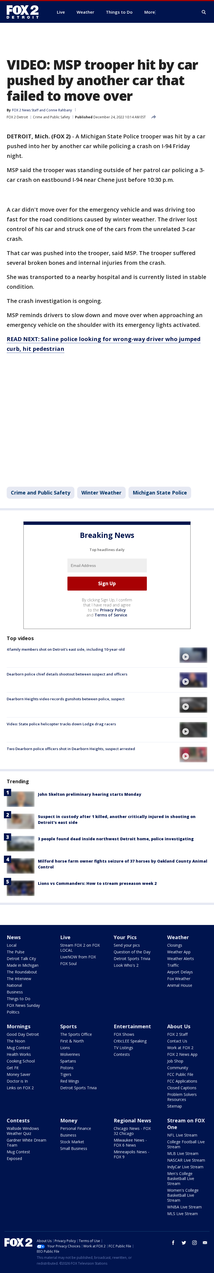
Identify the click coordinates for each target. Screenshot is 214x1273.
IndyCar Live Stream (185, 1166)
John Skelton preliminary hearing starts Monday (89, 794)
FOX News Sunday (23, 1005)
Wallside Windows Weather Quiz (23, 1131)
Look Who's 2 (126, 965)
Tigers (65, 1074)
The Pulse (16, 951)
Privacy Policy (113, 610)
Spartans (68, 1061)
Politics (13, 1012)
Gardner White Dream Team (26, 1142)
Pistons (67, 1067)
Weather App (179, 951)
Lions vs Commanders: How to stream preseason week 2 (97, 883)
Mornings (18, 1026)
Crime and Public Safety (51, 117)
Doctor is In (17, 1081)
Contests (122, 1054)
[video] (193, 655)
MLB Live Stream (182, 1153)
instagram (194, 1242)
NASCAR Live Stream (186, 1160)
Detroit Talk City (21, 958)
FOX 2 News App (182, 1054)
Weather (178, 937)
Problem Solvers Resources (182, 1097)
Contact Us (177, 1041)
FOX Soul (68, 963)
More (149, 12)
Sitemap (174, 1106)
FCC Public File (180, 1074)
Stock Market (72, 1141)
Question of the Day (132, 951)
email (205, 1242)
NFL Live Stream (182, 1135)
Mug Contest (18, 1047)
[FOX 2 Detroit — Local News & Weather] (25, 12)
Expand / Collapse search (204, 12)
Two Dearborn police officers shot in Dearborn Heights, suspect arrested (71, 748)
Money (68, 1120)
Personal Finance (75, 1128)
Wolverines (70, 1054)
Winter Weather (101, 492)
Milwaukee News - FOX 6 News (130, 1142)
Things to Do (18, 998)
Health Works (19, 1054)
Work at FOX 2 (180, 1047)
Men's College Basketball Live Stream (180, 1178)
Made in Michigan (22, 965)
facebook (173, 1242)
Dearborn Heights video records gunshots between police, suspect (66, 698)
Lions (65, 1047)
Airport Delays (180, 972)
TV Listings (123, 1047)
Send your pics (127, 945)
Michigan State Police (160, 492)
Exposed (14, 1158)
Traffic (173, 965)
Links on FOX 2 (20, 1087)
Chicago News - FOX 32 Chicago (132, 1131)
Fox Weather (178, 978)
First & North (72, 1041)
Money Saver (18, 1074)
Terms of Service (110, 615)
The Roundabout (22, 972)
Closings (174, 945)
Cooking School (21, 1061)
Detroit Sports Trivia (132, 958)
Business (15, 992)
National (14, 985)
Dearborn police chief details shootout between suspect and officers (67, 674)
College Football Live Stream (186, 1144)
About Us (178, 1026)
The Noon (16, 1041)
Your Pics (125, 937)
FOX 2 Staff (177, 1034)
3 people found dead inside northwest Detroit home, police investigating (116, 838)
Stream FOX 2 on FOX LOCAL (80, 947)
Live (65, 937)
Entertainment (132, 1026)
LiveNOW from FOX (78, 956)
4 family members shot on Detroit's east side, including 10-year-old (66, 649)
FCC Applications (182, 1081)
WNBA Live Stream (184, 1207)
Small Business (73, 1148)
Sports (68, 1026)
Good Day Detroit (23, 1034)
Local (11, 945)
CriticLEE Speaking (130, 1041)
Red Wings (69, 1081)
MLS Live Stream (182, 1213)
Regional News (132, 1120)
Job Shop (175, 1061)
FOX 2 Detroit (17, 117)
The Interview (19, 978)
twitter (183, 1242)
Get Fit (13, 1067)
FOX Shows (124, 1034)
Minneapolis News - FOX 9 (131, 1154)
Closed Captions (181, 1087)
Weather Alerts (180, 958)
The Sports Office (76, 1034)
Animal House (179, 985)
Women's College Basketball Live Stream (183, 1195)
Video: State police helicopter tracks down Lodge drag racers (61, 723)
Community (177, 1067)
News (14, 937)
